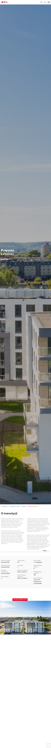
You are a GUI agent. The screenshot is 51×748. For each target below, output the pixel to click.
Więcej (45, 550)
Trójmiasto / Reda (14, 506)
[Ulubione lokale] (41, 2)
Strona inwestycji (6, 259)
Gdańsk (24, 506)
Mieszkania (4, 506)
